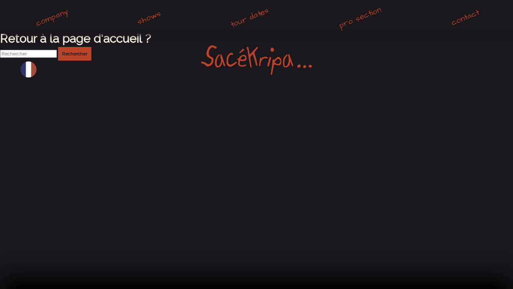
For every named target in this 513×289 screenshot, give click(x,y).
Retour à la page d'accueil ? (75, 38)
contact (465, 17)
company (52, 17)
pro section (360, 17)
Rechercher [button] (74, 54)
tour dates (250, 18)
